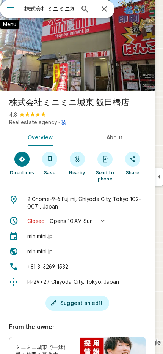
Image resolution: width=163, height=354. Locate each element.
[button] (77, 221)
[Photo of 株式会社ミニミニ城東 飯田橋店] (77, 45)
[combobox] (49, 8)
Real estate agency (33, 122)
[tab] (39, 137)
